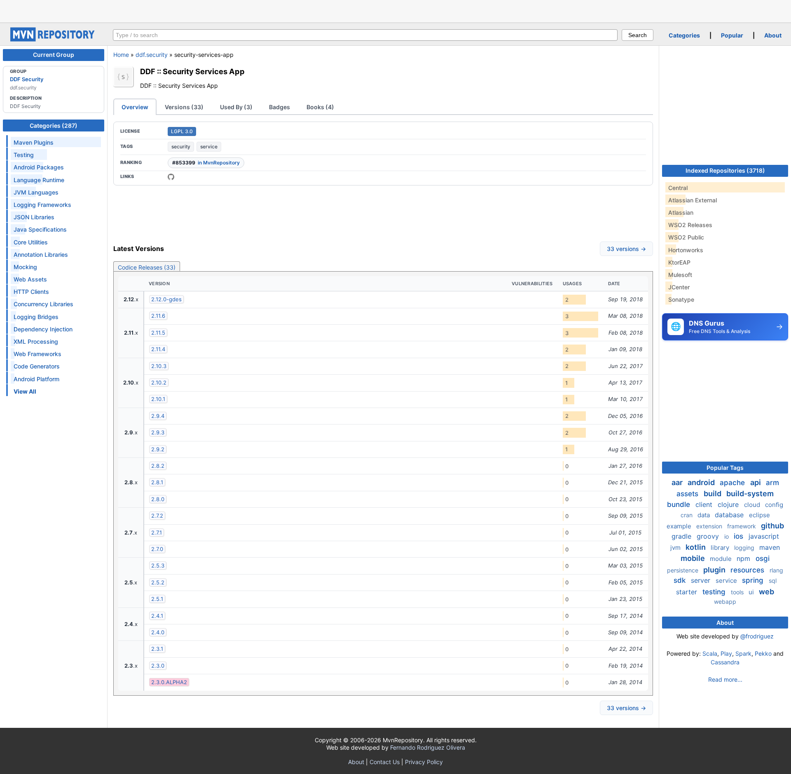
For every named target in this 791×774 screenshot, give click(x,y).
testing (715, 592)
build (713, 493)
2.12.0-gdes (166, 299)
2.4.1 (157, 615)
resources (748, 570)
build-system (750, 493)
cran (687, 514)
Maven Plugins (34, 142)
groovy (709, 536)
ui (752, 592)
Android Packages (39, 167)
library (721, 547)
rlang (776, 570)
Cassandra (725, 662)
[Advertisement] (395, 10)
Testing (24, 154)
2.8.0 (157, 499)
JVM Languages (36, 192)
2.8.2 (157, 465)
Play (726, 653)
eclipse (759, 515)
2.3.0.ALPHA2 (169, 682)
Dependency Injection (43, 329)
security (180, 146)
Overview (135, 106)
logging (745, 547)
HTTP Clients (31, 291)
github (772, 525)
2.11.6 (158, 315)
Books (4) (320, 106)
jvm (676, 547)
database (730, 515)
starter (687, 592)
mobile (694, 558)
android (702, 482)
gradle (682, 536)
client (704, 504)
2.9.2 (157, 449)
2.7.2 (157, 515)
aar (678, 482)
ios (739, 536)
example (680, 526)
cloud (753, 505)
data (704, 515)
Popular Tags (725, 467)
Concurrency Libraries (43, 303)
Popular (732, 35)
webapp (725, 601)
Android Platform (36, 378)
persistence (683, 570)
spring (753, 580)
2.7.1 (156, 532)
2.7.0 (157, 549)
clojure (729, 504)
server (701, 580)
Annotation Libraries (41, 254)
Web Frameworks (37, 353)
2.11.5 (158, 332)
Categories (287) (53, 125)
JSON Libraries (34, 216)
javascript (764, 536)
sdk (681, 580)
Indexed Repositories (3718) (725, 170)
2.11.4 (158, 349)
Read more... (725, 679)
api (756, 482)
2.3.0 (157, 665)
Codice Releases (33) (147, 267)
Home (121, 54)
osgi (763, 558)
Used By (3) (236, 106)
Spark (743, 653)
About (773, 35)
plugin (715, 569)
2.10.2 (158, 382)
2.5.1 (157, 599)
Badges (279, 106)
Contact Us (385, 761)
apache (733, 482)
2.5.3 (157, 565)
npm (744, 558)
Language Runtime (39, 179)
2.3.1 (157, 648)
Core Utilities (31, 242)
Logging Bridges (36, 316)
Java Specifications (40, 229)
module (721, 559)
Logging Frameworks (42, 204)
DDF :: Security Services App (192, 71)
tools (738, 592)
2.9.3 (157, 432)
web (766, 591)
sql (773, 580)
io (727, 536)
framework (742, 526)
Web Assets (30, 279)
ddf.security (152, 54)
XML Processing (36, 341)
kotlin (696, 547)
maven (769, 547)
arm (772, 482)
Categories (684, 35)
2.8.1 (157, 482)
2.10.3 (158, 366)
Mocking (25, 266)
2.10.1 (158, 399)
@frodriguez (757, 636)
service (209, 146)
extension (710, 526)
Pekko (763, 653)
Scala (709, 653)
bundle (679, 504)
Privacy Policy (424, 761)
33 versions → (626, 248)
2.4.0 (157, 632)
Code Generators (37, 366)
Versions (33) (184, 106)
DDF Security (26, 79)
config (774, 505)
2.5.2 (157, 582)
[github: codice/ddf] (171, 177)
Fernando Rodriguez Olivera (427, 747)
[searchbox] (365, 35)
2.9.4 (157, 416)
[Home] (53, 39)
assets (688, 494)
